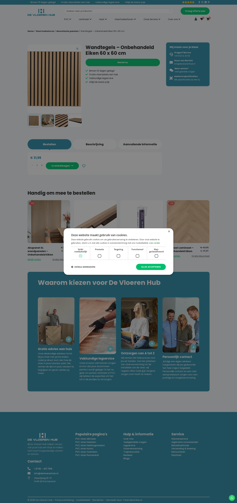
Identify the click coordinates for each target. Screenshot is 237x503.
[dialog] (118, 251)
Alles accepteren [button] (151, 267)
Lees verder (154, 242)
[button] (83, 266)
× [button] (169, 231)
